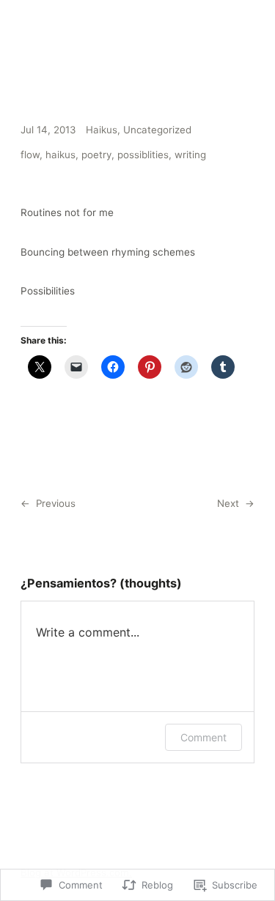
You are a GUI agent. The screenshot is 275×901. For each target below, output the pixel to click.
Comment (203, 737)
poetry (96, 154)
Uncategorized (157, 130)
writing (190, 154)
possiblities (143, 154)
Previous (56, 503)
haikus (60, 154)
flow (30, 154)
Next (228, 503)
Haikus (101, 130)
